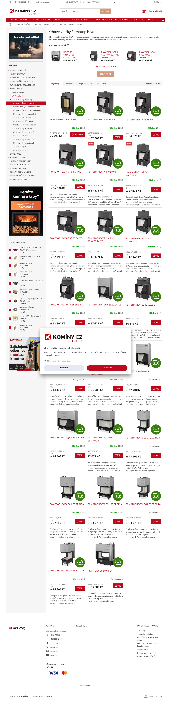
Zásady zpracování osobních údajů (59, 361)
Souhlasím (107, 367)
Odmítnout (58, 355)
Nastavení (63, 367)
